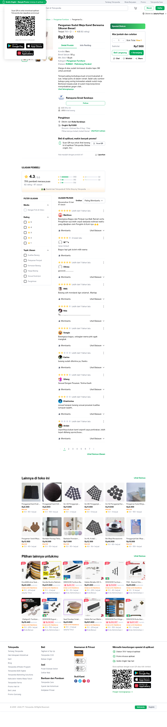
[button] (154, 13)
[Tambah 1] (123, 40)
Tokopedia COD (47, 655)
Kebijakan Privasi (47, 690)
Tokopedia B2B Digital (17, 671)
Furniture (47, 20)
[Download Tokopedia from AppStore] (142, 679)
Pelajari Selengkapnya (121, 692)
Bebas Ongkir (46, 659)
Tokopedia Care (157, 2)
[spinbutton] (119, 40)
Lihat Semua (139, 478)
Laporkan (101, 155)
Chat (118, 58)
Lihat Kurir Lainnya (98, 131)
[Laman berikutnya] (93, 448)
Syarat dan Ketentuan (49, 686)
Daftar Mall (45, 673)
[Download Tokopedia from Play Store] (142, 673)
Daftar (160, 8)
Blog (10, 663)
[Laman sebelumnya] (60, 448)
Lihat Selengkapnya (66, 89)
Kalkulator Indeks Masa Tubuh (20, 679)
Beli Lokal (12, 690)
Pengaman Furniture (61, 20)
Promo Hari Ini (13, 686)
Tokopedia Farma (15, 683)
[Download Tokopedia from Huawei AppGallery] (142, 685)
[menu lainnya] (103, 210)
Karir (10, 659)
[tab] (67, 45)
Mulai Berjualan (130, 2)
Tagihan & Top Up (48, 651)
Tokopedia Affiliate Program (19, 667)
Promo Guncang (14, 694)
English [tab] (151, 707)
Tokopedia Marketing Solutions (20, 675)
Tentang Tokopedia (112, 2)
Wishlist (129, 58)
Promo (143, 2)
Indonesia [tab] (141, 707)
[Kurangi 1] (114, 40)
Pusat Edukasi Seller (49, 669)
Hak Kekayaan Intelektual (18, 655)
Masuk (149, 8)
